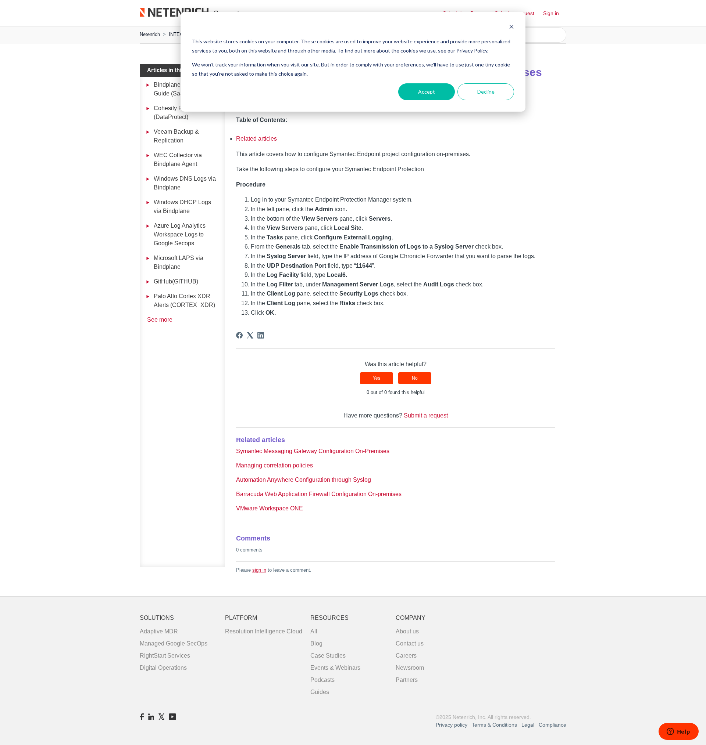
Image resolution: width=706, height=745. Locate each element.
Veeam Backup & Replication (176, 136)
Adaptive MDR (159, 631)
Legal (527, 725)
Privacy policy (451, 725)
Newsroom (410, 668)
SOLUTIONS (157, 618)
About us (407, 631)
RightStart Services (165, 655)
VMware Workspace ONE (269, 508)
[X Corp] (250, 335)
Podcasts (322, 680)
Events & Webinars (335, 668)
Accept (426, 91)
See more (159, 320)
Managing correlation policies (274, 465)
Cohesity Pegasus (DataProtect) (178, 112)
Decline (486, 91)
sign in (259, 570)
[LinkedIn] (260, 335)
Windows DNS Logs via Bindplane (185, 183)
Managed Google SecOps (173, 643)
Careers (406, 655)
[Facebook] (239, 335)
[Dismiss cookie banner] (511, 27)
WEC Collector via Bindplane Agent (178, 159)
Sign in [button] (551, 13)
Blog (316, 643)
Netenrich (150, 34)
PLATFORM (241, 618)
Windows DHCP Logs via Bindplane (182, 206)
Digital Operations (163, 668)
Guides (319, 692)
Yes (376, 378)
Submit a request (426, 415)
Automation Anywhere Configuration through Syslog (303, 480)
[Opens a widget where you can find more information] (678, 732)
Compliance (552, 725)
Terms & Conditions (495, 725)
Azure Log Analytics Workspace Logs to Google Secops (180, 234)
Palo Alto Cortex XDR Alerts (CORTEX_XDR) (184, 300)
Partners (407, 680)
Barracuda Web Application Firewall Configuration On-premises (319, 494)
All (313, 631)
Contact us (410, 643)
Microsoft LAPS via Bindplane (178, 262)
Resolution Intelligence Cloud (263, 631)
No (415, 378)
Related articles (256, 138)
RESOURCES (329, 618)
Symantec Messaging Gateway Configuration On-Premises (312, 451)
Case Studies (328, 655)
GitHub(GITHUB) (176, 281)
